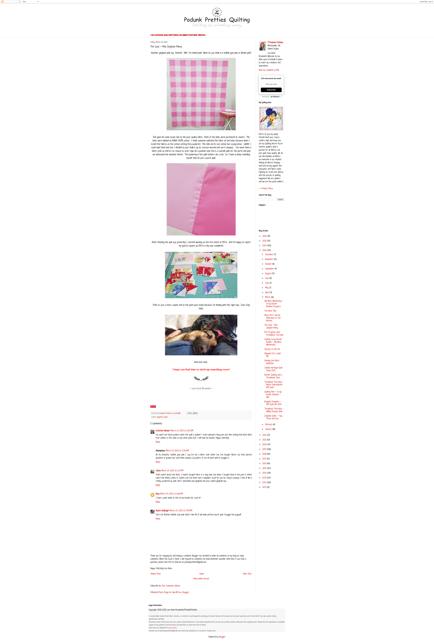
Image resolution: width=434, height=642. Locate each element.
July (267, 278)
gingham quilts (162, 417)
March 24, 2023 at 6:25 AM (182, 431)
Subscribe (271, 90)
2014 (264, 473)
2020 (264, 445)
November (269, 259)
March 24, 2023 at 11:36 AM (177, 451)
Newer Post (156, 574)
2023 (264, 250)
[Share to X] (192, 413)
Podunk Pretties (276, 42)
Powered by (265, 97)
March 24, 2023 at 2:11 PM (172, 471)
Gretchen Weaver (163, 431)
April (267, 292)
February (269, 424)
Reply (158, 442)
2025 (264, 241)
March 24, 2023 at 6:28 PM (171, 494)
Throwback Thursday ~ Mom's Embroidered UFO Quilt (273, 385)
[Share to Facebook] (194, 413)
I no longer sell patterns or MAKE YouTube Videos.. (178, 35)
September (270, 269)
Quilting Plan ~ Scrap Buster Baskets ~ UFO (273, 395)
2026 (264, 236)
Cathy (158, 471)
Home (202, 574)
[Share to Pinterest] (197, 413)
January (268, 429)
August (268, 273)
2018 (264, 454)
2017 (264, 459)
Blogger (222, 637)
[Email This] (188, 413)
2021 (264, 440)
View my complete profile (269, 70)
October (268, 264)
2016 (264, 463)
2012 (264, 482)
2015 (264, 468)
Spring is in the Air (272, 349)
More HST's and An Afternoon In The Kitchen (272, 318)
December (269, 254)
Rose (158, 494)
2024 (264, 246)
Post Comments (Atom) (171, 586)
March (268, 297)
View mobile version (201, 579)
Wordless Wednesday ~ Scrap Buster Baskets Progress (273, 304)
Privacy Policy (267, 188)
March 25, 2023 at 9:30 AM (181, 511)
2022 (264, 435)
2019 (264, 449)
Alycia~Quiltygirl (162, 511)
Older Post (247, 574)
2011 (264, 487)
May (267, 288)
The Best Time (270, 311)
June (267, 283)
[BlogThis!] (190, 413)
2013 (264, 478)
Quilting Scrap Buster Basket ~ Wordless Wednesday (273, 342)
